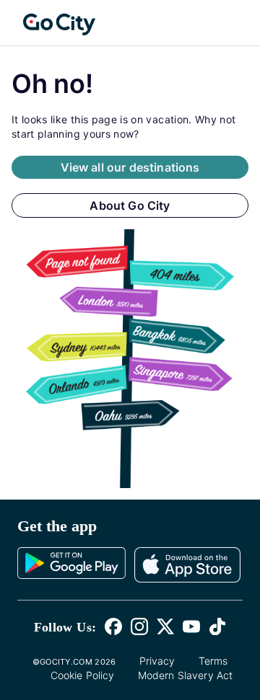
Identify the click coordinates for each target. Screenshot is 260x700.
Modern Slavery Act (185, 675)
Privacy (157, 661)
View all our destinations (130, 167)
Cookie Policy (83, 675)
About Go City (130, 205)
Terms (213, 661)
